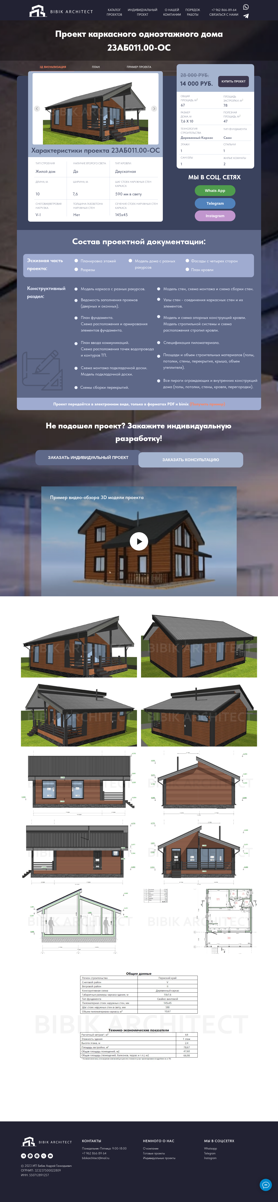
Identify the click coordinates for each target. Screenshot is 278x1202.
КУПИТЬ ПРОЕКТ (234, 81)
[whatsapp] (30, 1155)
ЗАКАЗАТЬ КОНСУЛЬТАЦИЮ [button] (190, 460)
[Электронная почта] (50, 1155)
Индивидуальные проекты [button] (159, 1158)
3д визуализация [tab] (52, 67)
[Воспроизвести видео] (139, 541)
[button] (42, 452)
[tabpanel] (139, 150)
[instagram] (36, 1155)
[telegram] (23, 1155)
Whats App (215, 190)
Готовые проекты (154, 1153)
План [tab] (96, 67)
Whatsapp (210, 1148)
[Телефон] (43, 1155)
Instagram (215, 216)
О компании (150, 1148)
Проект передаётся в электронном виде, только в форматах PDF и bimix (121, 404)
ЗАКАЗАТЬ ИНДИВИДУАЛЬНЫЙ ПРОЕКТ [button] (88, 457)
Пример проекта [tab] (139, 67)
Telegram (215, 203)
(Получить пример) (207, 404)
